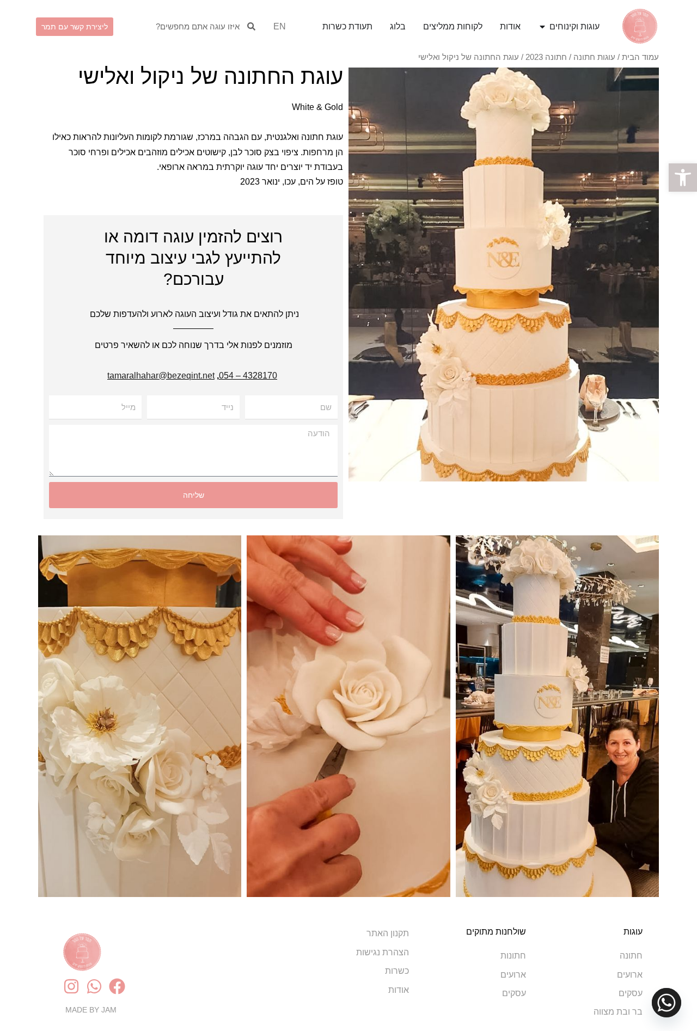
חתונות (513, 955)
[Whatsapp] (666, 1002)
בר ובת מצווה (618, 1011)
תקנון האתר (387, 933)
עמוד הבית (640, 57)
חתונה (631, 955)
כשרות (397, 970)
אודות (398, 990)
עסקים (631, 993)
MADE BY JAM (91, 1009)
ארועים (630, 974)
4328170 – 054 (248, 375)
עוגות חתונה (594, 57)
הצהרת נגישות (382, 952)
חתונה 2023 (546, 57)
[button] (683, 177)
